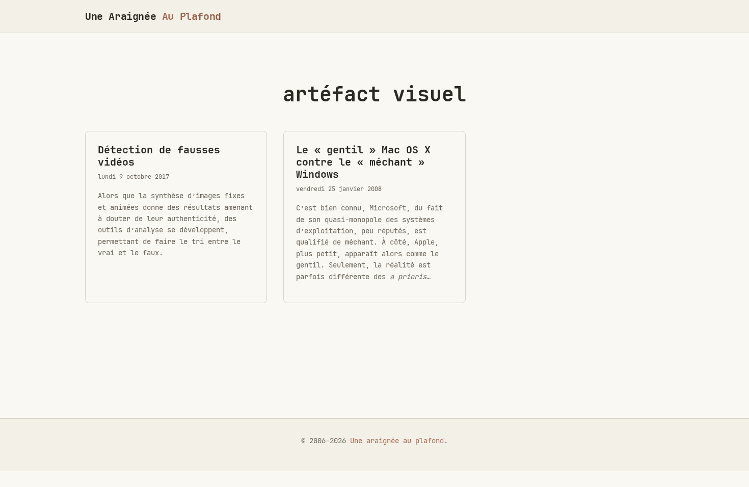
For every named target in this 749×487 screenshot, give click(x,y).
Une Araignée (153, 16)
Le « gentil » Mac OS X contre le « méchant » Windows (363, 162)
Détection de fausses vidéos (159, 156)
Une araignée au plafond (397, 440)
